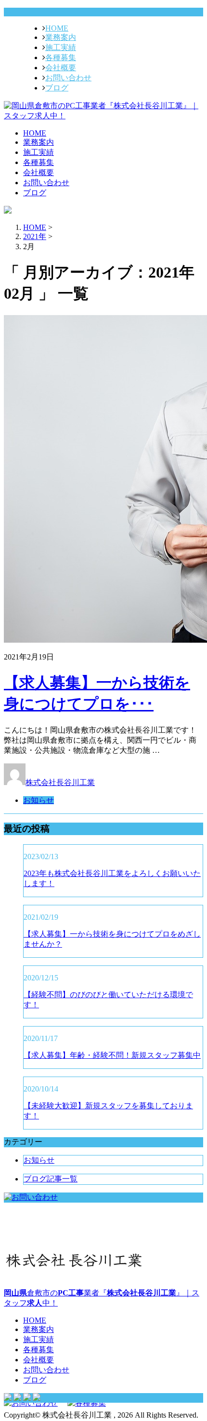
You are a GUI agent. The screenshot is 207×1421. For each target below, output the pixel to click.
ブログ (56, 88)
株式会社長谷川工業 (60, 782)
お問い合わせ (68, 78)
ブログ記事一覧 (51, 1179)
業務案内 (60, 37)
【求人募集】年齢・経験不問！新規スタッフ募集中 (112, 1055)
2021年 (34, 236)
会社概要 (60, 67)
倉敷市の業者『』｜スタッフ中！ (101, 1298)
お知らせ (38, 800)
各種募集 (60, 57)
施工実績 (60, 47)
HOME (56, 28)
